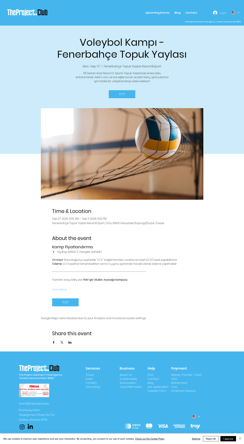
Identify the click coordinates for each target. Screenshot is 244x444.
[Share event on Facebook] (53, 342)
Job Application (158, 387)
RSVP (122, 94)
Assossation (128, 383)
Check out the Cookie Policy (149, 438)
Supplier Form (157, 391)
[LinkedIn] (30, 427)
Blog (150, 383)
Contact (153, 379)
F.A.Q (150, 375)
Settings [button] (196, 438)
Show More (59, 289)
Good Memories (131, 387)
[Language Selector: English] (235, 12)
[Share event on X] (61, 342)
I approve (228, 438)
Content (91, 383)
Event (89, 379)
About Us (126, 375)
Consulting (93, 387)
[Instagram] (22, 427)
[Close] (240, 438)
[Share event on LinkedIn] (70, 342)
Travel (90, 375)
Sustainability (128, 379)
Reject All (211, 438)
